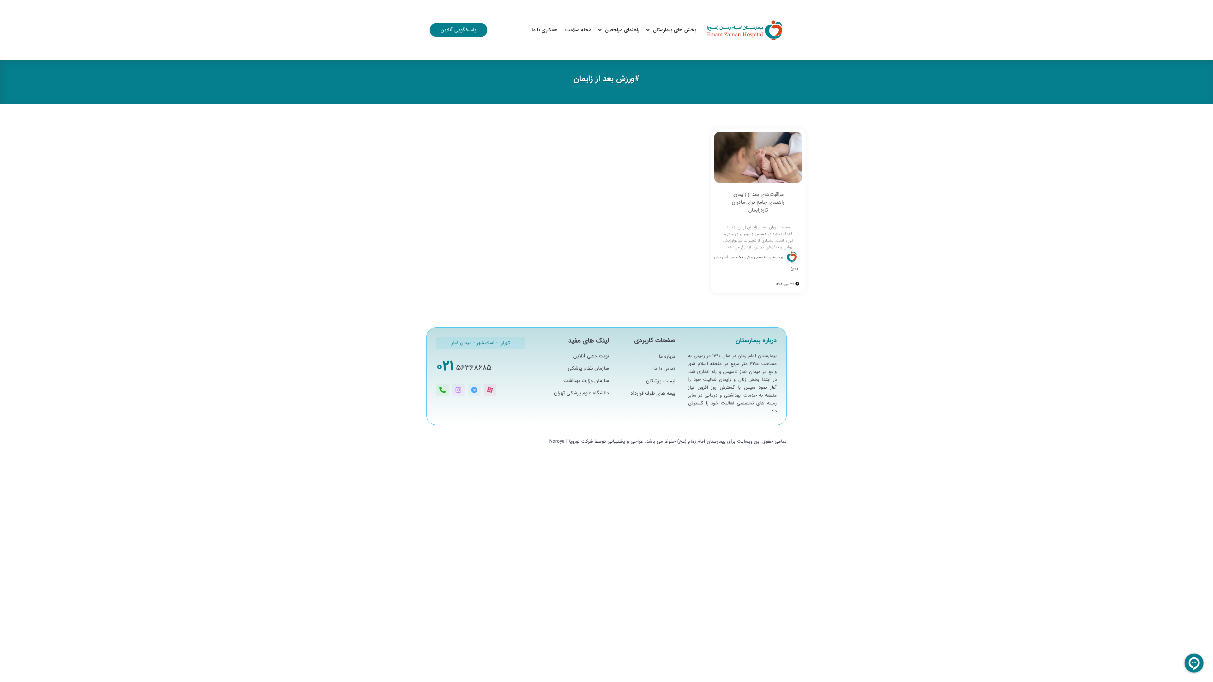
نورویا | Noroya (564, 441)
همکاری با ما (545, 30)
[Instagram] (458, 390)
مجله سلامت (578, 30)
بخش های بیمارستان (674, 30)
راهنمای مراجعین (622, 30)
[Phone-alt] (442, 390)
